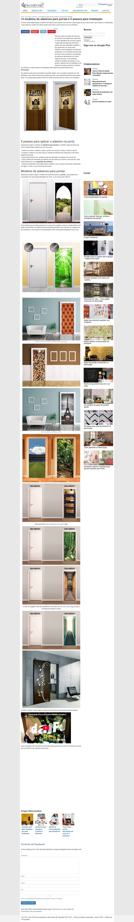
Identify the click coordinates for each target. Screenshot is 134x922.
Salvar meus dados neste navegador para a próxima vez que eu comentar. (41, 898)
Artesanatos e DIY (80, 11)
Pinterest (51, 31)
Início (25, 11)
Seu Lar (65, 11)
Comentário (24, 855)
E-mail (23, 883)
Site (22, 890)
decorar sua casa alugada (66, 606)
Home (22, 16)
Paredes (35, 16)
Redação (94, 11)
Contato (105, 11)
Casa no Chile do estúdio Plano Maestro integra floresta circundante (102, 73)
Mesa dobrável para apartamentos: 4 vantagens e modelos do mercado (102, 83)
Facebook (25, 31)
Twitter (43, 31)
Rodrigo (56, 29)
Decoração (52, 11)
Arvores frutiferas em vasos (101, 102)
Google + (35, 31)
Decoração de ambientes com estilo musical (102, 93)
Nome (23, 876)
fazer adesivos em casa (55, 524)
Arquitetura (37, 11)
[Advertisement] (37, 50)
